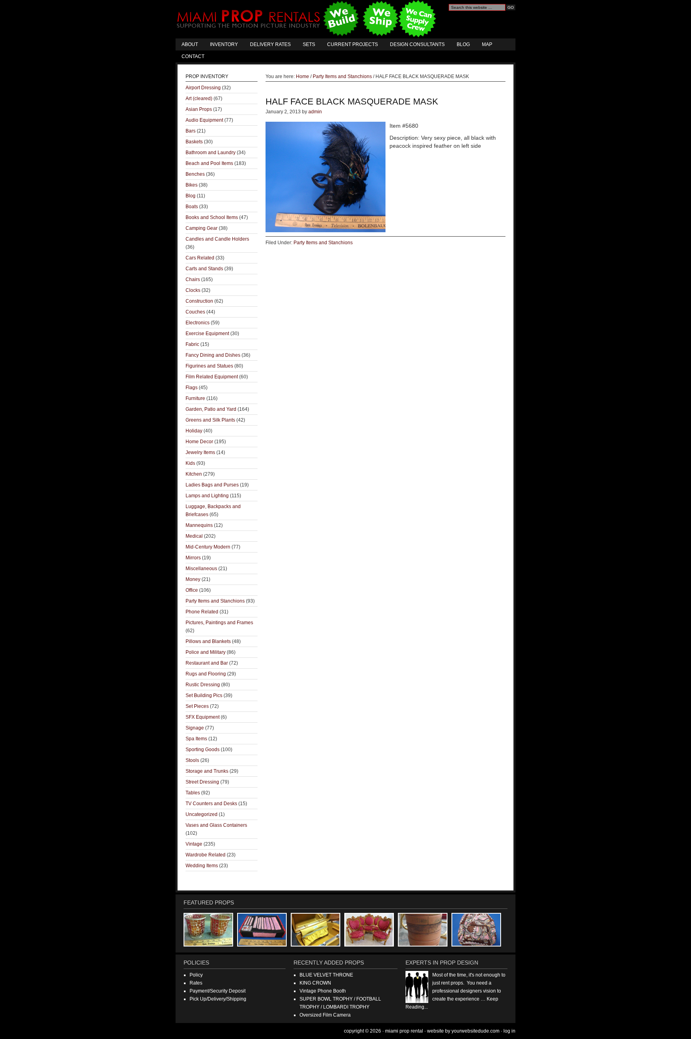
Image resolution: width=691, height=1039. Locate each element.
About (190, 44)
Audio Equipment (204, 120)
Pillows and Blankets (208, 641)
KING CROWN (315, 983)
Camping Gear (202, 228)
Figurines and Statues (209, 366)
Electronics (198, 323)
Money (193, 579)
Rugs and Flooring (206, 674)
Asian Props (199, 109)
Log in (509, 1031)
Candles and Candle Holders (217, 239)
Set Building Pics (204, 695)
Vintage (194, 844)
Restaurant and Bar (207, 663)
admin (315, 112)
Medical (194, 536)
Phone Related (202, 612)
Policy (196, 975)
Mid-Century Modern (208, 547)
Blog (463, 44)
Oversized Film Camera (325, 1015)
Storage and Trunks (207, 771)
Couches (195, 312)
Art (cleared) (199, 98)
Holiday (194, 431)
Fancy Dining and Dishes (213, 355)
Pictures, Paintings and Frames (219, 622)
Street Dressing (202, 782)
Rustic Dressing (203, 684)
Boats (192, 206)
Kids (190, 463)
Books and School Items (212, 217)
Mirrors (193, 558)
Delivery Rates (270, 44)
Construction (199, 301)
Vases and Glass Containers (216, 825)
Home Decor (199, 441)
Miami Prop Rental (307, 19)
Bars (191, 131)
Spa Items (196, 739)
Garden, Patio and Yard (211, 409)
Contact (193, 56)
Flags (192, 387)
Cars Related (200, 258)
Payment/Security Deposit (218, 991)
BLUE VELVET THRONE (326, 975)
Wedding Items (202, 865)
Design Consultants (417, 44)
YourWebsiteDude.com (475, 1031)
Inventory (224, 44)
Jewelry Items (200, 452)
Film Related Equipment (212, 377)
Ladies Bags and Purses (212, 485)
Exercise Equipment (207, 333)
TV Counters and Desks (211, 803)
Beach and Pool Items (209, 163)
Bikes (192, 185)
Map (487, 44)
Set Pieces (197, 706)
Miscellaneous (201, 568)
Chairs (193, 279)
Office (192, 590)
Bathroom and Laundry (211, 152)
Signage (195, 728)
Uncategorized (202, 814)
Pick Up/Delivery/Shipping (218, 999)
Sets (309, 44)
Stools (192, 760)
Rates (196, 983)
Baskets (194, 142)
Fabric (192, 344)
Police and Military (206, 652)
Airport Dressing (203, 87)
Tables (193, 793)
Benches (195, 174)
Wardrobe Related (206, 855)
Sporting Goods (203, 749)
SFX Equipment (203, 717)
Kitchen (194, 474)
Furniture (195, 398)
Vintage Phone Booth (323, 991)
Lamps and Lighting (207, 495)
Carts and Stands (204, 268)
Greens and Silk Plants (210, 420)
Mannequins (199, 525)
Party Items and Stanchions (323, 242)
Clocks (193, 290)
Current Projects (352, 44)
